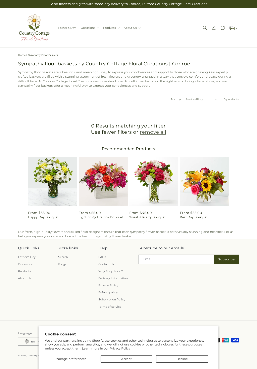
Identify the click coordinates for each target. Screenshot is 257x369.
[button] (89, 28)
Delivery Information (113, 278)
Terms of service (109, 306)
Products (24, 271)
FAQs (102, 257)
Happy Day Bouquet (43, 217)
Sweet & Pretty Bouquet (147, 217)
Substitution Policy (111, 299)
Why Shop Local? (110, 271)
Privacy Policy (120, 348)
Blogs (62, 264)
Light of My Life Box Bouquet (101, 217)
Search (63, 257)
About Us (24, 278)
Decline (182, 359)
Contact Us (106, 264)
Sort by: (176, 99)
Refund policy (108, 292)
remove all (153, 132)
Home (22, 55)
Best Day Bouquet (194, 217)
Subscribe (226, 259)
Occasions (25, 264)
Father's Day (27, 257)
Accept (126, 359)
